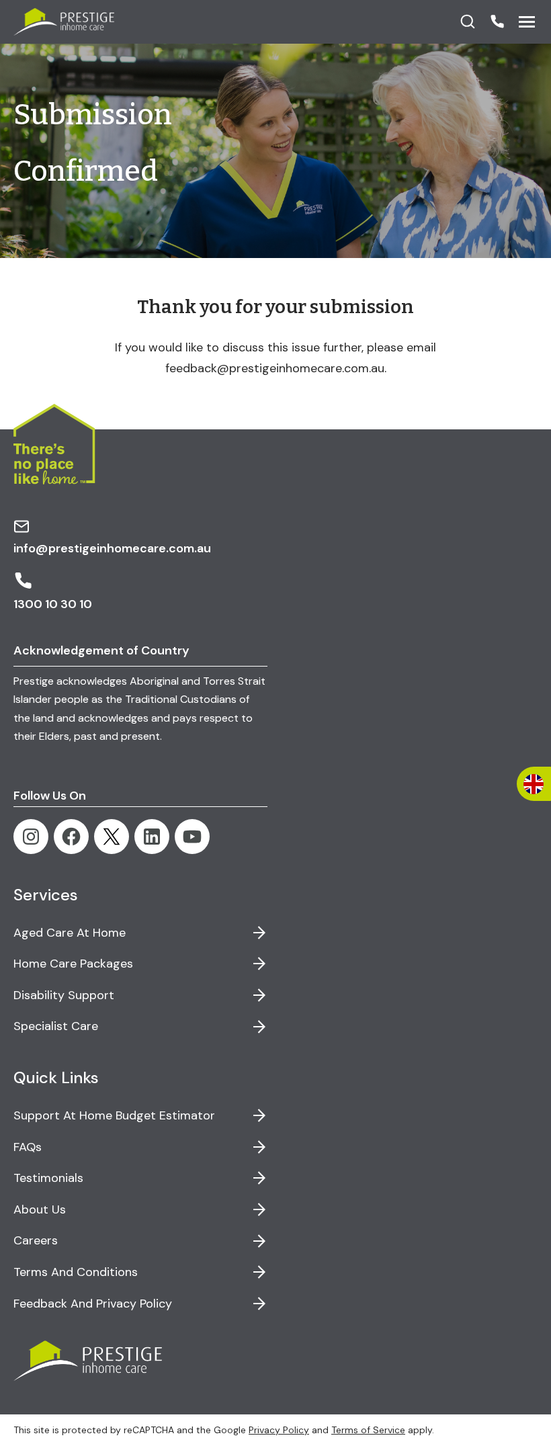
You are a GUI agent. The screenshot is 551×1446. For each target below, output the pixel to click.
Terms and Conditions (75, 1272)
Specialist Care (55, 1026)
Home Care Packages (73, 963)
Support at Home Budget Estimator (114, 1115)
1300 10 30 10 (52, 604)
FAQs (27, 1147)
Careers (35, 1240)
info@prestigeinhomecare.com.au (112, 548)
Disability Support (63, 995)
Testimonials (48, 1178)
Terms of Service (368, 1430)
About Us (39, 1209)
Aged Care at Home (69, 933)
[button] (497, 21)
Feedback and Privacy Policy (92, 1303)
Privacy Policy (279, 1430)
